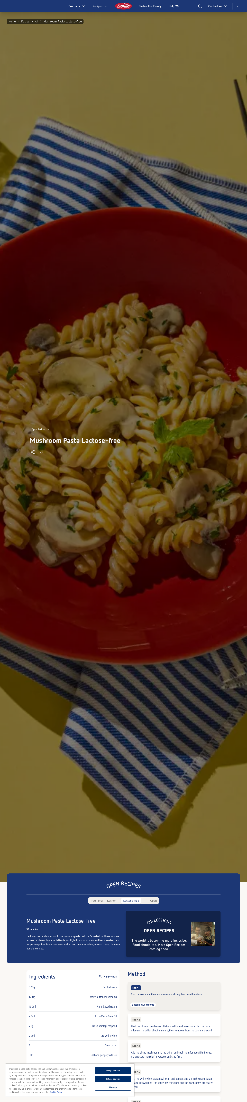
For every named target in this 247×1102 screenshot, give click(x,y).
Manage (113, 1087)
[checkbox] (174, 996)
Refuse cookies (113, 1079)
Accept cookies (113, 1070)
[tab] (97, 901)
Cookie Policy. (56, 1092)
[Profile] (237, 6)
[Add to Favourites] (41, 452)
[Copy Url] (33, 452)
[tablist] (123, 900)
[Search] (200, 6)
